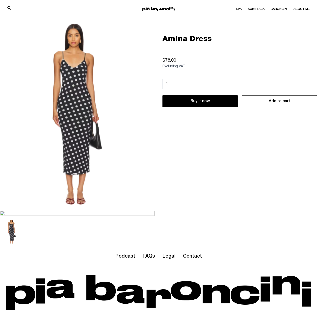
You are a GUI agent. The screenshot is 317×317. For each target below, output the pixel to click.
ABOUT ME (301, 9)
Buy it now (200, 101)
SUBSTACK (256, 9)
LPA (239, 9)
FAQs (149, 256)
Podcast (125, 256)
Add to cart (279, 101)
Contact (192, 256)
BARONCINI (279, 9)
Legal (169, 256)
